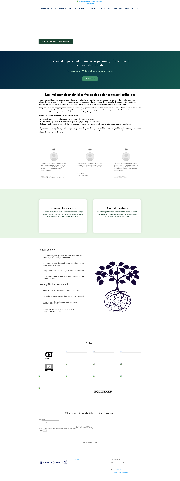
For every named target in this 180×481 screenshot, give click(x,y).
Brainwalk (80, 8)
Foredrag (77, 459)
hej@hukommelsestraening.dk (120, 472)
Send (43, 434)
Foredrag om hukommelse (56, 8)
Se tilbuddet (90, 78)
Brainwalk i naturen (117, 208)
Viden (91, 8)
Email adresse (42, 423)
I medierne (105, 8)
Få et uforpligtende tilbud (56, 41)
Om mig (118, 8)
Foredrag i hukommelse (63, 208)
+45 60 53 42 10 (117, 469)
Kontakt (130, 8)
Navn (40, 419)
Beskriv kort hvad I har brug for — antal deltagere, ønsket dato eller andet (57, 428)
